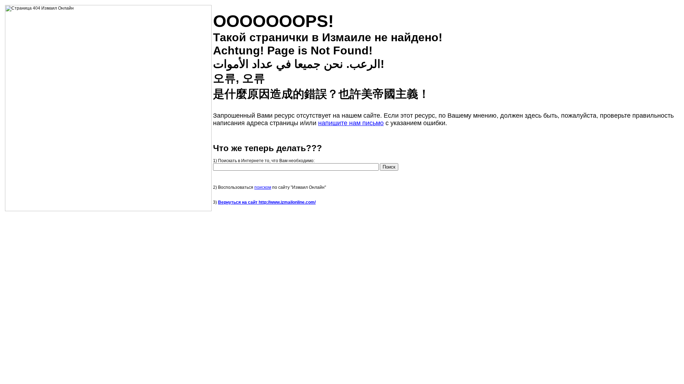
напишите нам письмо (351, 123)
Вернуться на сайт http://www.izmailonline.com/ (267, 202)
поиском (262, 187)
